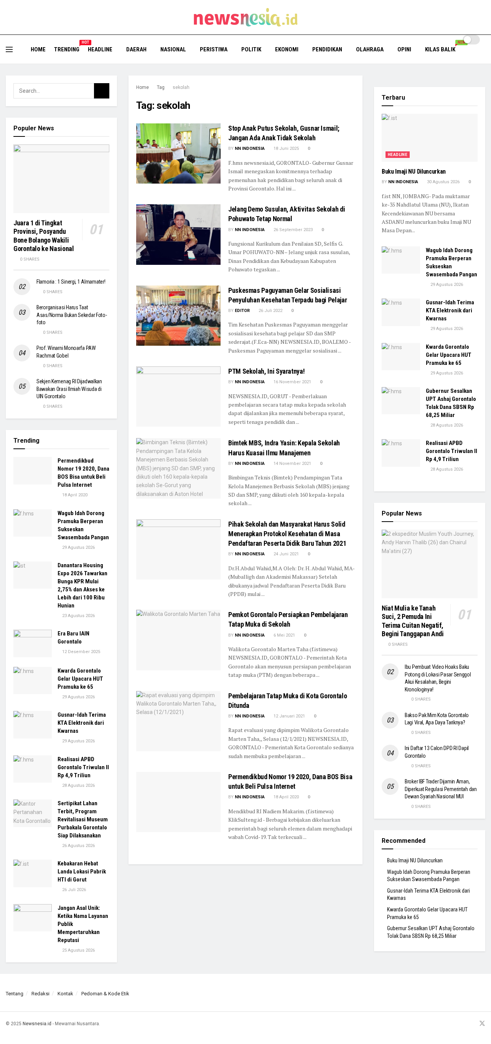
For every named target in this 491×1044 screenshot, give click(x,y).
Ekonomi (286, 49)
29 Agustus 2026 (78, 547)
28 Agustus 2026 (78, 785)
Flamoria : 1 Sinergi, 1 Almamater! (70, 282)
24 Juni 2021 (285, 554)
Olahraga (370, 49)
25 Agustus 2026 (78, 950)
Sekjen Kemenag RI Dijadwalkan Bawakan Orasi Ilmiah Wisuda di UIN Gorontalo (69, 388)
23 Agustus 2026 (78, 615)
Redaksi (40, 993)
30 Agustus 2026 (443, 181)
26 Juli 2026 (73, 889)
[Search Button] (482, 54)
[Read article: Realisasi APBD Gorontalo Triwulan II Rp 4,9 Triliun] (32, 769)
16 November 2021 (291, 381)
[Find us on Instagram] (462, 1023)
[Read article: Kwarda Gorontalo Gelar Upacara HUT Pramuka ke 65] (32, 680)
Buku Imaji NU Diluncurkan (414, 171)
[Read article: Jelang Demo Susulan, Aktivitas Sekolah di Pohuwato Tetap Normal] (178, 234)
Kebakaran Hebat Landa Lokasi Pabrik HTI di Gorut (82, 871)
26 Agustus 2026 (78, 845)
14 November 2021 (291, 463)
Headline (100, 49)
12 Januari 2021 (288, 716)
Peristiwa (213, 49)
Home (38, 49)
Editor (242, 310)
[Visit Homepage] (245, 17)
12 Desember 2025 (80, 651)
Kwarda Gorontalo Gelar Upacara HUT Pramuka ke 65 (80, 678)
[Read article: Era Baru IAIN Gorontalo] (32, 643)
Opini (404, 49)
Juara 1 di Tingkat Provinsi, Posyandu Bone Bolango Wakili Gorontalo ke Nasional (43, 236)
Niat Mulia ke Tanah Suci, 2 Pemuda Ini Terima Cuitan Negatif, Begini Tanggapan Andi (412, 621)
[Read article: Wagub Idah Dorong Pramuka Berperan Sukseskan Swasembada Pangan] (32, 523)
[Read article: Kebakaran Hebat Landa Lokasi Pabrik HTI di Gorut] (32, 873)
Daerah (136, 49)
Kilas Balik (443, 48)
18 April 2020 (285, 796)
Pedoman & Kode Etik (105, 993)
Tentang (14, 993)
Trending (66, 48)
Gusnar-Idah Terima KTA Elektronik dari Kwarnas (82, 722)
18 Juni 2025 (285, 148)
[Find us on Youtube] (472, 1023)
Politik (251, 49)
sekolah (181, 87)
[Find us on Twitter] (482, 1023)
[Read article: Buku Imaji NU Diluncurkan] (430, 138)
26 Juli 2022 (269, 310)
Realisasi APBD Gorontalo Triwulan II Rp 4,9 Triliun (83, 767)
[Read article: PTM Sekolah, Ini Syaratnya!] (178, 396)
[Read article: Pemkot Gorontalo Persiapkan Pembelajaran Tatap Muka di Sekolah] (178, 640)
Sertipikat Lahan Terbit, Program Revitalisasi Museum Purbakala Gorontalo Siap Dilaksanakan (83, 819)
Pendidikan (327, 49)
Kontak (65, 993)
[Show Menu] (9, 49)
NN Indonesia (250, 148)
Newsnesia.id (37, 1023)
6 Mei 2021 (283, 635)
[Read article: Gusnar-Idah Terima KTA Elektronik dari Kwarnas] (32, 725)
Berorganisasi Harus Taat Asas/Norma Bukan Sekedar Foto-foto (71, 314)
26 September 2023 (292, 229)
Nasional (173, 49)
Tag (161, 87)
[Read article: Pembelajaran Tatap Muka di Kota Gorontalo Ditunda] (178, 721)
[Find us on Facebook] (452, 1023)
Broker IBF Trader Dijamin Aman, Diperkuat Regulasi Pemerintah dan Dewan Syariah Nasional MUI (441, 788)
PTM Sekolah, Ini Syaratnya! (266, 371)
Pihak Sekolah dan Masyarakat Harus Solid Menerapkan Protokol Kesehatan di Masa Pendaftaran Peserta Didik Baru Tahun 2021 (287, 533)
